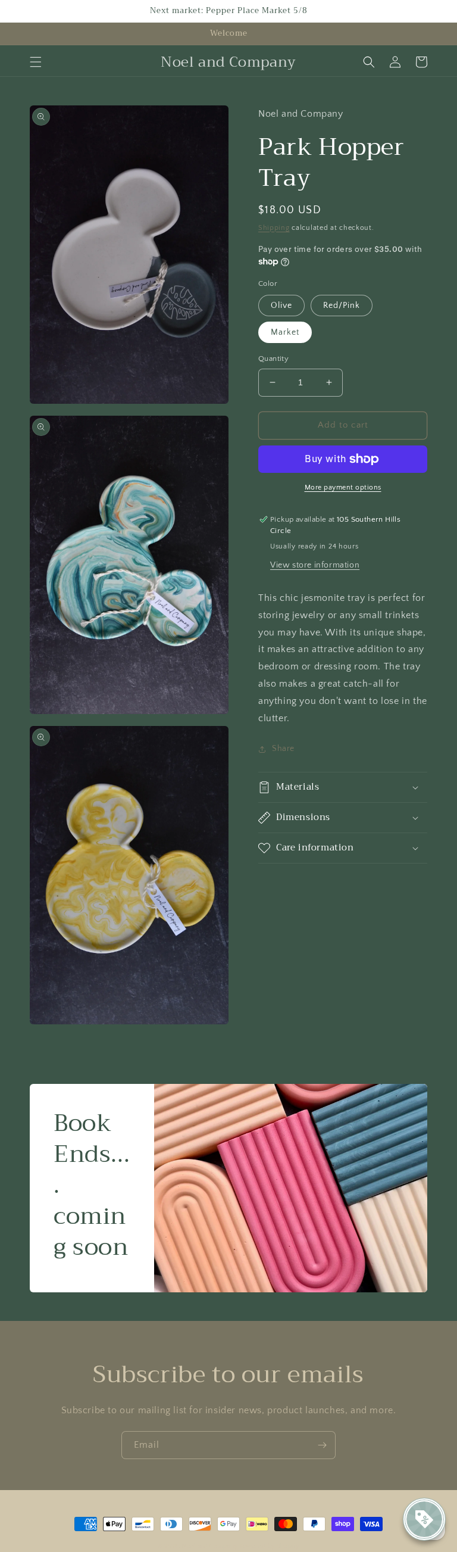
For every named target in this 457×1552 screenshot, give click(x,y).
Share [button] (283, 748)
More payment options (343, 487)
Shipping (274, 228)
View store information (314, 565)
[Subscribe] (322, 1445)
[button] (36, 62)
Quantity (273, 358)
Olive (281, 305)
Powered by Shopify (269, 1546)
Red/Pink (341, 305)
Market (285, 332)
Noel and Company (209, 1546)
